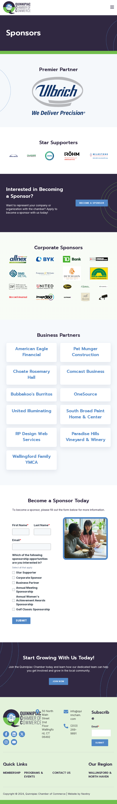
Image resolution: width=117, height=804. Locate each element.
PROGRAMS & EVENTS (33, 775)
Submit (21, 620)
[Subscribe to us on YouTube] (14, 742)
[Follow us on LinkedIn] (14, 734)
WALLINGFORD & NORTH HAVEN (100, 775)
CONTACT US (61, 773)
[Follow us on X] (22, 734)
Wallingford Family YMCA (31, 459)
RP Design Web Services (32, 436)
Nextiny (85, 793)
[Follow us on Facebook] (6, 734)
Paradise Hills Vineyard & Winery (85, 436)
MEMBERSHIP (12, 773)
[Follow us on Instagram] (6, 742)
